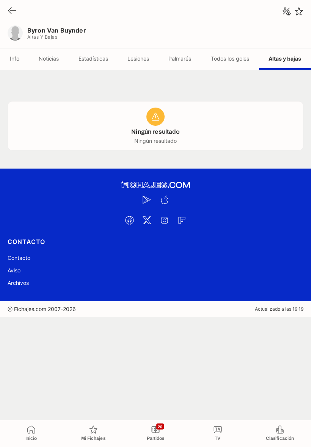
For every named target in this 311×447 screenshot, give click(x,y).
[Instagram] (164, 220)
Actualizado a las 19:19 (279, 309)
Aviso (14, 270)
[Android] (146, 199)
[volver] (12, 11)
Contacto (19, 258)
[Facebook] (129, 220)
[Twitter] (146, 220)
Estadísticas (93, 58)
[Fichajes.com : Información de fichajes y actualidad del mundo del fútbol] (155, 185)
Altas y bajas (285, 58)
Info (14, 58)
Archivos (18, 283)
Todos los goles (230, 58)
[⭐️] (298, 11)
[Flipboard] (181, 220)
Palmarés (179, 58)
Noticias (49, 58)
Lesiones (138, 58)
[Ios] (164, 199)
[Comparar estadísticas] (286, 11)
